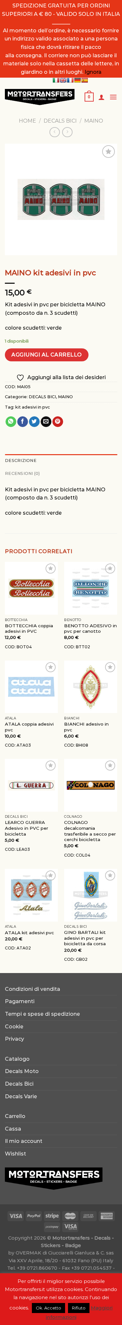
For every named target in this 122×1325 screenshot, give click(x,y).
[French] (70, 80)
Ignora (93, 72)
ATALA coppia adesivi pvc (29, 726)
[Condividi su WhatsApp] (11, 421)
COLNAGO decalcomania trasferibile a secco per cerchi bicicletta (90, 831)
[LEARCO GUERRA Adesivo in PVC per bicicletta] (31, 785)
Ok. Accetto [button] (48, 1307)
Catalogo (17, 1059)
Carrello (15, 1116)
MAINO (93, 121)
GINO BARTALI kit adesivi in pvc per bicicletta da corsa (85, 938)
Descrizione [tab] (20, 460)
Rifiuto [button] (79, 1307)
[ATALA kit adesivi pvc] (31, 895)
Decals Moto (22, 1071)
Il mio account (23, 1141)
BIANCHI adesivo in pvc (86, 726)
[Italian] (56, 80)
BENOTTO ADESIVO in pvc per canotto (90, 628)
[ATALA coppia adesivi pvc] (31, 687)
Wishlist (15, 1154)
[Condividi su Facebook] (22, 421)
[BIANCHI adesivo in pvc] (90, 687)
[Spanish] (84, 80)
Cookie (14, 1027)
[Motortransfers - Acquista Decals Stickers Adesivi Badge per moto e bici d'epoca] (40, 97)
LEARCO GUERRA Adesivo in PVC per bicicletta (26, 828)
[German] (77, 80)
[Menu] (113, 97)
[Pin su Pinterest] (57, 421)
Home (27, 121)
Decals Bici (19, 1084)
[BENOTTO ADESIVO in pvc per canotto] (90, 588)
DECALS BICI (60, 121)
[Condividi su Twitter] (34, 421)
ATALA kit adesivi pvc (29, 932)
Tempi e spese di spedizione (42, 1014)
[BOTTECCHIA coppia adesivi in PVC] (31, 588)
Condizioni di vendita (32, 989)
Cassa (13, 1129)
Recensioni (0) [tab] (22, 473)
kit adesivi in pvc (32, 407)
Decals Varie (21, 1096)
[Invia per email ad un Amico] (46, 421)
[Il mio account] (101, 97)
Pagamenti (19, 1001)
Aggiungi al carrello (46, 355)
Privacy (14, 1039)
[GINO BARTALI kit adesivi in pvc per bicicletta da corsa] (90, 895)
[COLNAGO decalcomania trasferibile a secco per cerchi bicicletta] (90, 785)
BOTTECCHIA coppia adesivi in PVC (29, 628)
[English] (63, 80)
